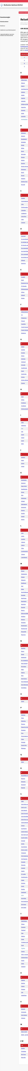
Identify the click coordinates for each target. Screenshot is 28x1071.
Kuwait (22, 516)
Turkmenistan (24, 957)
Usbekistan (24, 995)
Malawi (23, 577)
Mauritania (23, 601)
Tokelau (23, 936)
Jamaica (23, 457)
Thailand (23, 930)
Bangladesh (24, 139)
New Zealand (24, 663)
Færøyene (23, 333)
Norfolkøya (23, 687)
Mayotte (23, 607)
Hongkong (23, 406)
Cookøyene (23, 213)
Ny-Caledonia (24, 660)
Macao (22, 571)
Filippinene (24, 318)
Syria (22, 895)
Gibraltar (23, 359)
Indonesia (23, 425)
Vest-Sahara (24, 1015)
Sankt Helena (24, 831)
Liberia (22, 545)
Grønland (23, 362)
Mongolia (23, 622)
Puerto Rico (24, 745)
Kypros (22, 519)
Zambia (23, 1048)
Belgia (22, 145)
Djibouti (23, 260)
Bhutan (23, 157)
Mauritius (23, 604)
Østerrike (23, 1057)
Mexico (23, 610)
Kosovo (23, 510)
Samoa (22, 825)
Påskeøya (23, 748)
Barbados (23, 142)
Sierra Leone (24, 850)
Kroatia (23, 513)
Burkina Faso (24, 181)
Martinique (23, 598)
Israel (22, 440)
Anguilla (23, 98)
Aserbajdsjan (24, 119)
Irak (22, 431)
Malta (22, 589)
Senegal (23, 840)
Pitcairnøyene (24, 736)
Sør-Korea (23, 904)
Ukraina (23, 983)
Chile (22, 204)
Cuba (22, 219)
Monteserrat (24, 628)
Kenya (22, 492)
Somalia (23, 868)
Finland (23, 321)
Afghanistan (24, 80)
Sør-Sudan (23, 907)
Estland (23, 295)
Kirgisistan (23, 498)
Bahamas (23, 133)
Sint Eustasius (24, 856)
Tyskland (23, 966)
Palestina (23, 721)
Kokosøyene (24, 504)
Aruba (22, 113)
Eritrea (22, 292)
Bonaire (23, 163)
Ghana (22, 356)
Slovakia (23, 862)
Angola (22, 95)
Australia (23, 116)
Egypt (22, 280)
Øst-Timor (23, 1054)
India (22, 422)
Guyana (23, 383)
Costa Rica (23, 216)
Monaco (23, 619)
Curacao (23, 222)
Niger (22, 669)
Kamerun (23, 483)
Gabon (22, 346)
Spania (22, 871)
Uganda (23, 980)
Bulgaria (23, 178)
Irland (22, 434)
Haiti (22, 396)
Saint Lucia (24, 807)
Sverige (23, 889)
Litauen (23, 554)
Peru (22, 733)
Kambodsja (24, 480)
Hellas (22, 400)
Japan (22, 460)
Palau (22, 718)
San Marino (24, 828)
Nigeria (23, 672)
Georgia (23, 353)
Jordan (22, 466)
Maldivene (23, 583)
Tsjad (22, 945)
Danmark (23, 236)
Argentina (23, 107)
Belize (22, 148)
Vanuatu (23, 1009)
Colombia (23, 210)
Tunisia (23, 951)
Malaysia (23, 580)
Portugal (23, 742)
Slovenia (23, 865)
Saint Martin (24, 810)
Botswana (23, 169)
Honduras (23, 403)
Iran (22, 428)
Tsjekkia (23, 948)
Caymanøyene (24, 201)
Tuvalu (22, 960)
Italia (22, 443)
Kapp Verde (24, 486)
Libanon (23, 542)
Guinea (23, 377)
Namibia (23, 648)
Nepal (22, 654)
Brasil (22, 172)
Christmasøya (24, 207)
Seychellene (24, 847)
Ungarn (23, 986)
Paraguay (23, 730)
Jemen (22, 463)
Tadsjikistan (24, 921)
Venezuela (23, 1012)
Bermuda (23, 154)
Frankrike (23, 324)
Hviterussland (24, 409)
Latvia (22, 536)
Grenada (23, 365)
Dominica (23, 263)
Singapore (23, 853)
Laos (22, 533)
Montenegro (24, 625)
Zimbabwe (23, 1051)
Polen (22, 739)
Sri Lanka (23, 874)
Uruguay (23, 989)
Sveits (22, 886)
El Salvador (24, 286)
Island (22, 437)
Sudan (22, 880)
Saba (22, 801)
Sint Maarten (24, 859)
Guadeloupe (24, 368)
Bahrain (23, 136)
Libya (22, 548)
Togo (22, 933)
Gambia (23, 349)
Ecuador (23, 277)
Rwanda (23, 787)
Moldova (23, 616)
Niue (22, 675)
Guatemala (23, 374)
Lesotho (23, 539)
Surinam (23, 883)
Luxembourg (24, 557)
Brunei (22, 175)
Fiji (22, 315)
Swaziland (23, 892)
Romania (23, 781)
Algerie (22, 86)
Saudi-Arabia (24, 837)
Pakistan (23, 715)
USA (22, 992)
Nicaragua (23, 666)
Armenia (23, 110)
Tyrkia (22, 963)
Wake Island (24, 1031)
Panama (23, 724)
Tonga (22, 939)
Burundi (23, 184)
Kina (22, 495)
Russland (23, 784)
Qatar (22, 762)
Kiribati (23, 501)
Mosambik (23, 631)
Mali (22, 586)
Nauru (22, 651)
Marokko (23, 595)
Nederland (23, 657)
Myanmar (23, 634)
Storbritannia (24, 877)
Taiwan (22, 924)
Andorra (23, 92)
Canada (23, 198)
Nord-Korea (24, 678)
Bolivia (22, 160)
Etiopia (22, 298)
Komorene (23, 507)
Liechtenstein (24, 551)
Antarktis (23, 101)
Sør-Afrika (23, 898)
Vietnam (23, 1018)
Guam (22, 371)
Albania (23, 83)
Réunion (23, 778)
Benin (22, 151)
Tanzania (23, 927)
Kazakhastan (24, 489)
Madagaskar (24, 574)
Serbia (22, 844)
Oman (22, 701)
